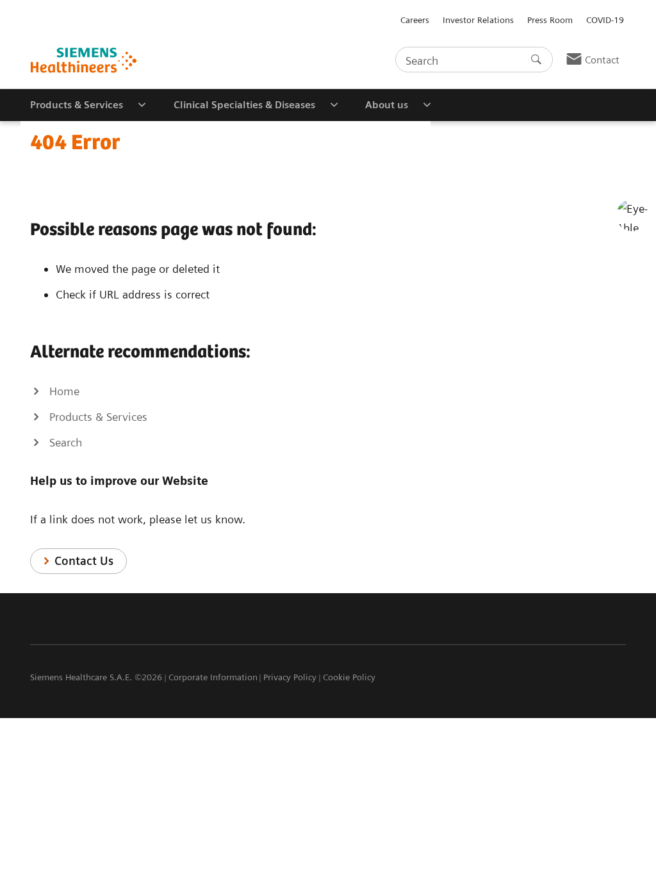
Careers (414, 20)
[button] (632, 215)
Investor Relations (478, 20)
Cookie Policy (349, 677)
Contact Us (83, 561)
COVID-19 (605, 20)
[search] (536, 59)
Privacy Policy (289, 677)
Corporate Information (213, 677)
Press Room (550, 20)
